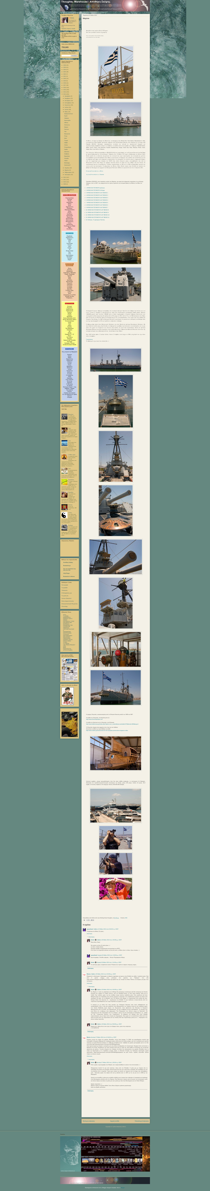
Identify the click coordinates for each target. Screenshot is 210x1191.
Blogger (123, 1187)
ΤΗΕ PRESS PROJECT (69, 645)
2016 (64, 87)
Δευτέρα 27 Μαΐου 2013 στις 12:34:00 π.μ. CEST (103, 1037)
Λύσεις (66, 145)
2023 (64, 71)
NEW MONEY (66, 637)
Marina (89, 974)
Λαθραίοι (66, 118)
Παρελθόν (70, 492)
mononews (66, 634)
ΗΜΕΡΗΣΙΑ (66, 627)
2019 (64, 80)
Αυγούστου (68, 105)
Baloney (70, 504)
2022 (64, 74)
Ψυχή (65, 136)
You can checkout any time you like (69, 569)
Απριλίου (67, 167)
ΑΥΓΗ (64, 614)
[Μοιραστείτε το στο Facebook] (92, 920)
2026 (64, 65)
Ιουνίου (67, 109)
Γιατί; (69, 468)
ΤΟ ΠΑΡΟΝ (66, 643)
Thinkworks (64, 590)
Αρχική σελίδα (114, 1121)
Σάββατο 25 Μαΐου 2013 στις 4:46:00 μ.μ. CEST (109, 989)
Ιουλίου (67, 107)
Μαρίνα (66, 127)
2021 (64, 76)
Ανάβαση (66, 154)
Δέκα (65, 138)
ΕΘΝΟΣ (65, 620)
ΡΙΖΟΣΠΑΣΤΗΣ (67, 648)
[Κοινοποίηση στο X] (90, 920)
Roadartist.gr (67, 565)
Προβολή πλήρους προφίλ (68, 28)
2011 (64, 179)
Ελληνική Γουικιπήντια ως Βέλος (94, 171)
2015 (64, 89)
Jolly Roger (66, 573)
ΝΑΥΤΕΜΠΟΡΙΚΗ (67, 635)
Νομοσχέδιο (67, 120)
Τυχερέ (66, 140)
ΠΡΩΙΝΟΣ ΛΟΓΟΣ (68, 639)
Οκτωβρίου (68, 100)
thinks (92, 940)
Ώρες (69, 428)
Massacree (67, 133)
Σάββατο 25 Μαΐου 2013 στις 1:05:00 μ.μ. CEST (109, 940)
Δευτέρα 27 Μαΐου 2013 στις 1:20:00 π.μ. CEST (109, 1062)
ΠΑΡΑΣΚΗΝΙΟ (66, 638)
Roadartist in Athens (69, 576)
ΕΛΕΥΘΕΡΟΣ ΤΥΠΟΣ (68, 621)
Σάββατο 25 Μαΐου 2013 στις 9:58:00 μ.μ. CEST (109, 1024)
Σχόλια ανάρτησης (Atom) (119, 1126)
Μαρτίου (67, 170)
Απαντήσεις (91, 937)
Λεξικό (66, 160)
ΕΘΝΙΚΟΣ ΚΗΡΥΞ (67, 618)
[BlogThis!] (88, 920)
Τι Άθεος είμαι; (71, 454)
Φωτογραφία (65, 585)
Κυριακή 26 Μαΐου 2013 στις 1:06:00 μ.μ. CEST (110, 955)
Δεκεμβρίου (68, 96)
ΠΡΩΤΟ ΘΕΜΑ (67, 641)
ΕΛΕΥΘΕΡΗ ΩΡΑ (67, 622)
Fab (65, 131)
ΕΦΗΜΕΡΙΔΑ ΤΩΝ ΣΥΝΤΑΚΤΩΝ (68, 626)
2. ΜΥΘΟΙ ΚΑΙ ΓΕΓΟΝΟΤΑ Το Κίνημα (95, 190)
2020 (64, 78)
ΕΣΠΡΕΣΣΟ (66, 624)
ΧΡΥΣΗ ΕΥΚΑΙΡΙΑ (67, 650)
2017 (64, 85)
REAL (64, 647)
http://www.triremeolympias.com (94, 719)
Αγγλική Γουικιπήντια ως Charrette (95, 174)
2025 (64, 67)
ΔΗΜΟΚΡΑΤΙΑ (66, 617)
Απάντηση (89, 933)
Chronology (65, 606)
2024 (64, 69)
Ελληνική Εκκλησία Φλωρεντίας (70, 603)
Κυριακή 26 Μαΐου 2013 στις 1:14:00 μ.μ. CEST (109, 962)
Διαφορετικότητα (68, 113)
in (63, 630)
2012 (64, 177)
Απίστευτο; (67, 125)
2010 (64, 181)
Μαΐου (66, 111)
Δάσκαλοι (66, 151)
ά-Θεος (70, 512)
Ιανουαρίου (68, 174)
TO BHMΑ (65, 616)
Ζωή (69, 440)
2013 (64, 94)
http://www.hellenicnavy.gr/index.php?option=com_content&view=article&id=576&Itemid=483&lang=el (112, 724)
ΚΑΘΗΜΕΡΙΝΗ (67, 631)
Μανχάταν (70, 414)
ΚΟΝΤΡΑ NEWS (67, 633)
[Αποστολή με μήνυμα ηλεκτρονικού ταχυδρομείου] (87, 920)
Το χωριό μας (65, 595)
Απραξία (66, 158)
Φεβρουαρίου (68, 172)
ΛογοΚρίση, (71, 479)
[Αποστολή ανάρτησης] (84, 920)
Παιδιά (66, 149)
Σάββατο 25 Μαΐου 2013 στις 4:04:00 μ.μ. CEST (103, 974)
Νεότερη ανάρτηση (89, 1121)
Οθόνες (66, 122)
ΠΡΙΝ (64, 646)
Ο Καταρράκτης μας (67, 593)
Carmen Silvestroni (66, 598)
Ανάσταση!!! (67, 165)
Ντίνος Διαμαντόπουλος (68, 601)
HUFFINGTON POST (68, 629)
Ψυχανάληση (67, 147)
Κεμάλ (65, 116)
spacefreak (90, 929)
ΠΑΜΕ (66, 142)
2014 (64, 92)
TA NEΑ (65, 642)
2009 (64, 184)
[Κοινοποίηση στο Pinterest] (93, 920)
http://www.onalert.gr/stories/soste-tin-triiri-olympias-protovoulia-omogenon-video (107, 730)
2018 (64, 83)
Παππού (66, 129)
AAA (126, 917)
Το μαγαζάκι (65, 587)
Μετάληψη (67, 163)
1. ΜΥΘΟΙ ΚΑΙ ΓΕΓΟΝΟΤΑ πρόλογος (95, 187)
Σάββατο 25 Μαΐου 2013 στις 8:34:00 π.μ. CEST (105, 929)
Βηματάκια (67, 156)
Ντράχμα (70, 525)
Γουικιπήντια (89, 339)
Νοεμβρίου (67, 98)
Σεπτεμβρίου (68, 102)
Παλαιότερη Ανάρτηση (142, 1121)
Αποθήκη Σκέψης (68, 562)
